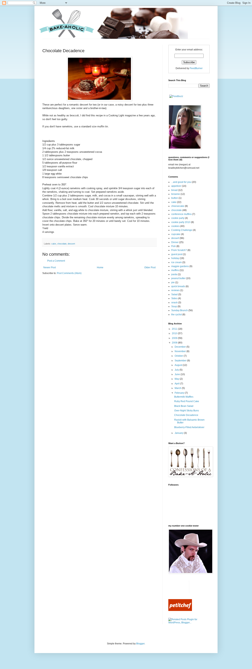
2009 (175, 338)
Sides (174, 298)
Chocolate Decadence (186, 415)
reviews (175, 290)
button (174, 198)
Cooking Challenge (181, 230)
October (179, 355)
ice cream (176, 262)
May (177, 379)
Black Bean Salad (183, 406)
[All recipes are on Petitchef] (180, 610)
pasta (174, 274)
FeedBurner (196, 68)
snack (174, 302)
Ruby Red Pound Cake (186, 401)
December (180, 346)
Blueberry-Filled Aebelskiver (189, 427)
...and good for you (181, 182)
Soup (174, 306)
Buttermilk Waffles (183, 396)
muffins (175, 270)
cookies (175, 226)
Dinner (175, 242)
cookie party (177, 218)
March (178, 388)
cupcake (175, 234)
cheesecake (177, 206)
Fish (173, 246)
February (180, 392)
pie (173, 282)
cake (53, 243)
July (177, 369)
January (179, 433)
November (180, 351)
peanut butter (178, 278)
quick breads (178, 286)
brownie (175, 194)
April (177, 383)
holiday (175, 258)
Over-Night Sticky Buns (186, 410)
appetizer (176, 186)
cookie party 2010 (180, 222)
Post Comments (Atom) (69, 273)
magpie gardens (180, 266)
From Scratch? (179, 250)
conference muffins (181, 214)
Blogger (140, 643)
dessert (71, 243)
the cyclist (176, 314)
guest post (176, 254)
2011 (175, 329)
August (179, 365)
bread (174, 190)
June (178, 374)
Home (100, 267)
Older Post (150, 267)
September (181, 360)
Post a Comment (56, 260)
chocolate (62, 243)
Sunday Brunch (179, 310)
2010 (175, 333)
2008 (175, 342)
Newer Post (49, 267)
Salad (174, 294)
